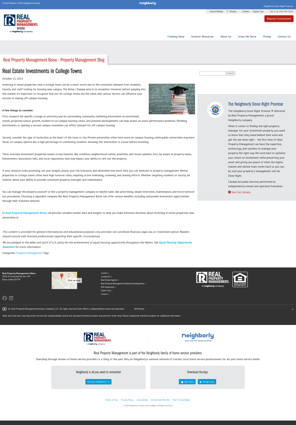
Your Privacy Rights (181, 399)
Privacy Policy (127, 399)
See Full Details (241, 192)
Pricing (267, 36)
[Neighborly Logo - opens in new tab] (207, 337)
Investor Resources (202, 36)
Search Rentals (216, 11)
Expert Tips (258, 11)
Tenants (232, 11)
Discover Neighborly (96, 381)
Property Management (29, 253)
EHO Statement (107, 287)
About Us (225, 36)
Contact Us (284, 36)
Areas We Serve (247, 36)
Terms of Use (111, 399)
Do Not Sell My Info (160, 399)
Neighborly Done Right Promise (278, 6)
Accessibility (142, 399)
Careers (104, 273)
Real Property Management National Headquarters (122, 283)
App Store (189, 381)
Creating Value (175, 36)
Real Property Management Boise (26, 213)
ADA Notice (139, 308)
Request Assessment (279, 18)
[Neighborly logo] (148, 3)
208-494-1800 (286, 11)
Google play (208, 381)
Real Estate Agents (109, 280)
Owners (245, 11)
